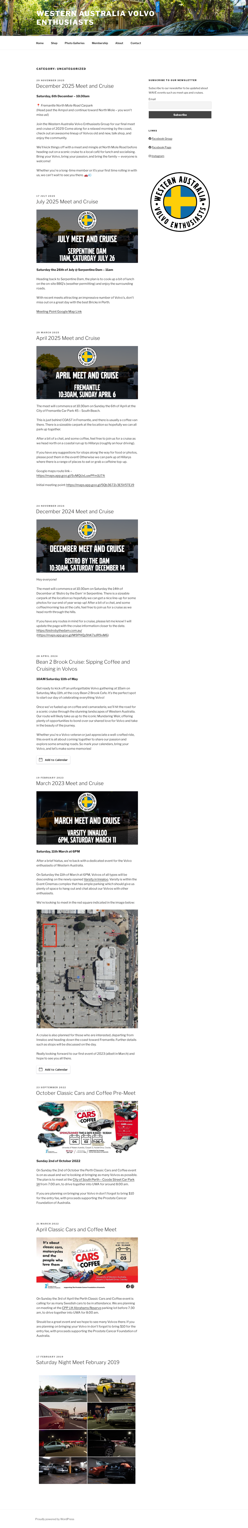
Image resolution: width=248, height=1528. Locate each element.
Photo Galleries (74, 43)
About (119, 43)
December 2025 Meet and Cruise (75, 86)
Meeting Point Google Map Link (59, 311)
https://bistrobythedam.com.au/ (59, 630)
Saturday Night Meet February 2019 (78, 1362)
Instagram (158, 156)
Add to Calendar (56, 760)
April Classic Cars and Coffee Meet (76, 1229)
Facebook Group (162, 138)
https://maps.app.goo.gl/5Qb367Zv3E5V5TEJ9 (100, 485)
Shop (54, 43)
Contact (136, 43)
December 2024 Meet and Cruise (75, 511)
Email (152, 99)
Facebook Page (161, 147)
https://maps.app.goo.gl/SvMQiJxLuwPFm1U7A (70, 476)
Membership (100, 43)
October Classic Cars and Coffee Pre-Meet (86, 1093)
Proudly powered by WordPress (54, 1519)
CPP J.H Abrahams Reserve (81, 1308)
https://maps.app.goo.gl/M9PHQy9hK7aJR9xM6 (72, 635)
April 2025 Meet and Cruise (68, 338)
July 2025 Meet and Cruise (67, 202)
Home (40, 43)
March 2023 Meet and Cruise (70, 783)
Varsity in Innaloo (96, 879)
